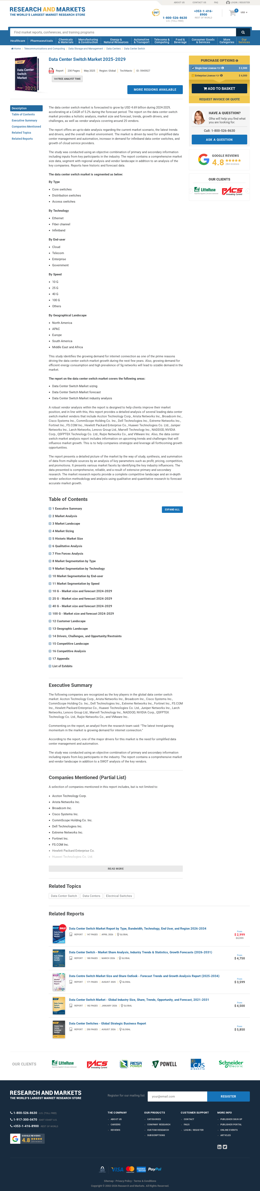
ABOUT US (179, 2)
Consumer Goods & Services (203, 41)
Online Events (229, 1130)
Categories (154, 1119)
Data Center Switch (64, 896)
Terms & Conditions (145, 1180)
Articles (225, 1135)
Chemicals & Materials (65, 41)
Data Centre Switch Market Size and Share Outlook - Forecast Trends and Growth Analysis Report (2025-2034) (144, 976)
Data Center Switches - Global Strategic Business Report (107, 1023)
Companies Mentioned (26, 126)
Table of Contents (23, 114)
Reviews (115, 1130)
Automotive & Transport (142, 41)
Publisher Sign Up (231, 1119)
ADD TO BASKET (219, 88)
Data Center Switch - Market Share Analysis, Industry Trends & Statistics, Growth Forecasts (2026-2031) (140, 952)
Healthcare (17, 40)
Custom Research (158, 1130)
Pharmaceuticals (41, 40)
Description (19, 108)
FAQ (216, 2)
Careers (115, 1124)
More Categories (227, 41)
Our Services (244, 41)
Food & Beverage (180, 41)
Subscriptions (156, 1135)
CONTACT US (199, 2)
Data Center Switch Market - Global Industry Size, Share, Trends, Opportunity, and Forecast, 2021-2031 (139, 1000)
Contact (189, 1119)
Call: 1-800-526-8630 (219, 131)
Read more (116, 868)
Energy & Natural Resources (116, 41)
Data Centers (91, 896)
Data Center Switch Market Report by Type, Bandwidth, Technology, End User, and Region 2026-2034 (137, 928)
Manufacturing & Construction (88, 41)
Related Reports (22, 138)
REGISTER (228, 1096)
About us (116, 1119)
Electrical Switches (119, 896)
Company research (158, 1124)
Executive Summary (24, 120)
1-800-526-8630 (175, 18)
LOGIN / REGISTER (240, 2)
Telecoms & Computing (162, 41)
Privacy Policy (124, 1180)
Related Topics (21, 132)
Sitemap (109, 1180)
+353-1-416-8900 (203, 13)
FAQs (187, 1124)
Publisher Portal (231, 1124)
